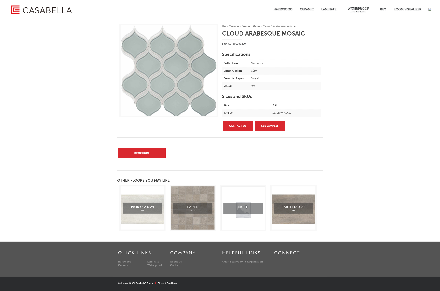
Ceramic (123, 265)
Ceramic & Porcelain (240, 26)
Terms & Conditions (167, 283)
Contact (175, 265)
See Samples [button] (270, 125)
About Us (176, 261)
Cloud (267, 26)
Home (225, 26)
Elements (257, 26)
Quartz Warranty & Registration (242, 261)
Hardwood (124, 261)
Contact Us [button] (237, 125)
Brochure (142, 153)
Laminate (153, 261)
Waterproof (154, 265)
